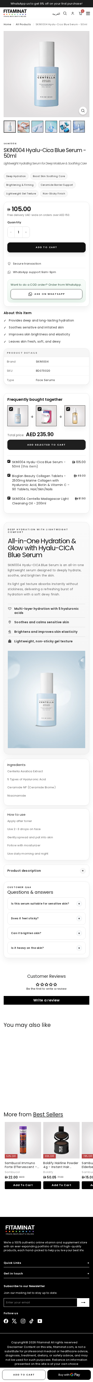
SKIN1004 (10, 144)
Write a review (46, 1000)
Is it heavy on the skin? (27, 948)
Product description (24, 870)
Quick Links (46, 1262)
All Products (23, 24)
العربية (56, 13)
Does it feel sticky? (25, 918)
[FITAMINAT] (15, 13)
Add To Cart (23, 1096)
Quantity (14, 222)
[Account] (73, 13)
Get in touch (46, 1273)
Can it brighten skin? (26, 933)
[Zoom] (83, 111)
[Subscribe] (83, 1302)
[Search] (65, 13)
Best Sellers (48, 1114)
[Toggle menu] (88, 13)
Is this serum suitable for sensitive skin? (40, 903)
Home (8, 24)
